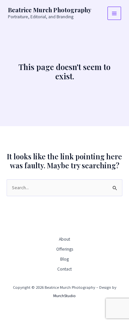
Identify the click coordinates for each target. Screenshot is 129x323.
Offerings (64, 249)
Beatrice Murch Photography (49, 10)
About (64, 239)
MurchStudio (64, 295)
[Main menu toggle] (114, 13)
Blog (64, 259)
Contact (64, 269)
